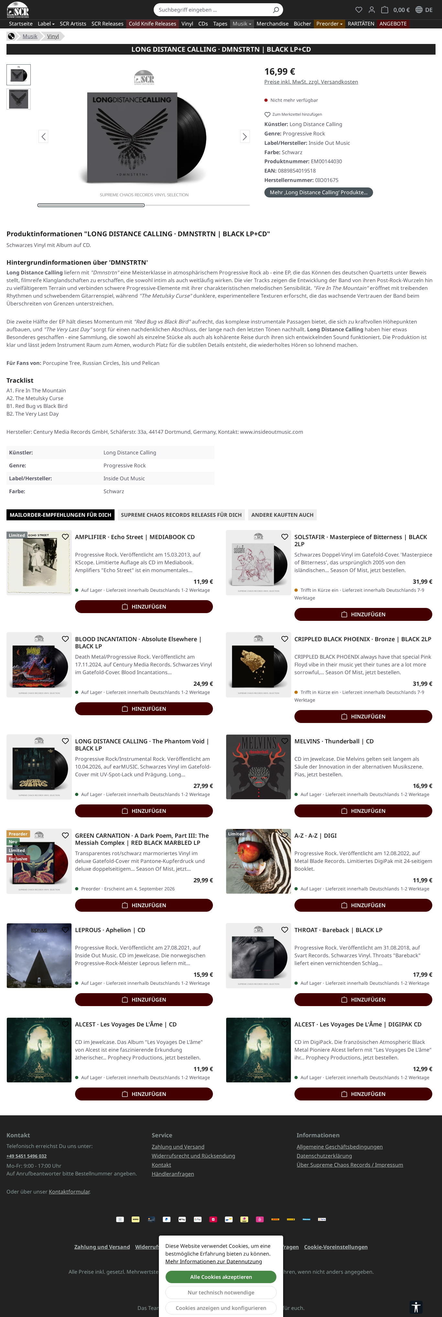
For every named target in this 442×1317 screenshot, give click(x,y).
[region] (129, 136)
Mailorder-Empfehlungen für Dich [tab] (60, 514)
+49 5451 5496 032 (26, 1156)
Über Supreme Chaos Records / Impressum (350, 1164)
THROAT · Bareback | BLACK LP (338, 930)
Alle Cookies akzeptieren (221, 1276)
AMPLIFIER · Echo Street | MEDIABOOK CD (135, 537)
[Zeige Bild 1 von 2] (91, 205)
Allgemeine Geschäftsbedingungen (340, 1146)
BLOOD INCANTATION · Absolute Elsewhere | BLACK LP (138, 642)
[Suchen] (275, 9)
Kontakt (161, 1164)
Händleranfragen (173, 1173)
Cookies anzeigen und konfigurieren (221, 1308)
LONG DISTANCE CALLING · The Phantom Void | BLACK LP (142, 745)
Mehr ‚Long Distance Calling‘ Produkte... (319, 192)
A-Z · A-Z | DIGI (315, 835)
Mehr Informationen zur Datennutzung (213, 1261)
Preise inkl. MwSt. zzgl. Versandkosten (311, 81)
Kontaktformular (69, 1191)
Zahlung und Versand (178, 1146)
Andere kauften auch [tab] (282, 514)
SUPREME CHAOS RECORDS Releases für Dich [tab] (181, 514)
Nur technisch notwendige (221, 1292)
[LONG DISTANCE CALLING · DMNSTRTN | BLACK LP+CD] (144, 133)
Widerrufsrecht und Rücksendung (193, 1155)
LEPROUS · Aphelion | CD (110, 930)
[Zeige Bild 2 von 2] (197, 205)
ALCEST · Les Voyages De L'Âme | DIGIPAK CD (358, 1024)
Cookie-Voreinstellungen (336, 1246)
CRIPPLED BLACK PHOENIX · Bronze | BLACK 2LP (362, 639)
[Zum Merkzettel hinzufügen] (64, 536)
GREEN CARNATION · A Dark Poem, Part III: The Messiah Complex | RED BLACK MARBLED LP (142, 839)
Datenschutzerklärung (324, 1155)
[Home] (11, 35)
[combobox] (211, 9)
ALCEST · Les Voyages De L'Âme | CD (126, 1024)
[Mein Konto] (371, 10)
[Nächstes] (245, 136)
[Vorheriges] (43, 136)
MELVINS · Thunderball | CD (334, 741)
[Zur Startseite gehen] (17, 9)
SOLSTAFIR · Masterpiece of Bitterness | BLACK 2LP (360, 540)
